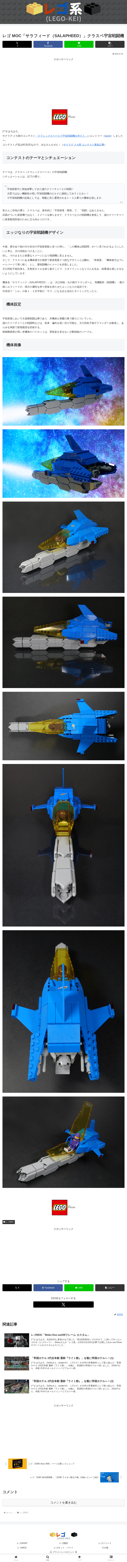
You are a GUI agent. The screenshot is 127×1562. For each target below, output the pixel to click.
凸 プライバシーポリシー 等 (63, 1552)
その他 (105, 1547)
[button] (110, 44)
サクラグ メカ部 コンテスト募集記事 (83, 144)
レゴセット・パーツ (63, 1547)
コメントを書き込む (63, 1502)
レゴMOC (10, 1222)
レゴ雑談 (63, 1543)
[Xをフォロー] (63, 1304)
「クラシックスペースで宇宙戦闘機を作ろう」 (61, 136)
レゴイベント (105, 1543)
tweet (108, 136)
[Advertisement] (63, 83)
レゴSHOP (22, 1543)
